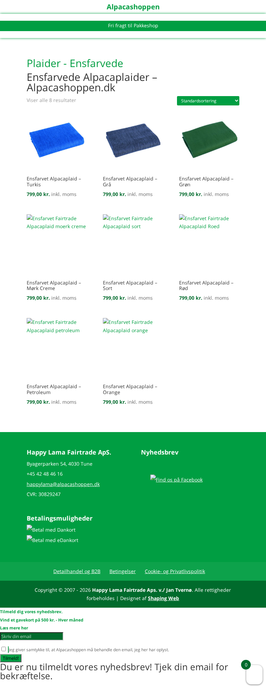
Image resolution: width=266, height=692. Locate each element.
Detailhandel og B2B (76, 571)
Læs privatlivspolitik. (189, 650)
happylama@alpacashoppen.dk (63, 484)
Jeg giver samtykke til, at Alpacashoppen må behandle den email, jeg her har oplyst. (109, 650)
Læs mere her (14, 628)
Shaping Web (163, 598)
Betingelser (122, 571)
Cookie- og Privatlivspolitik (175, 571)
